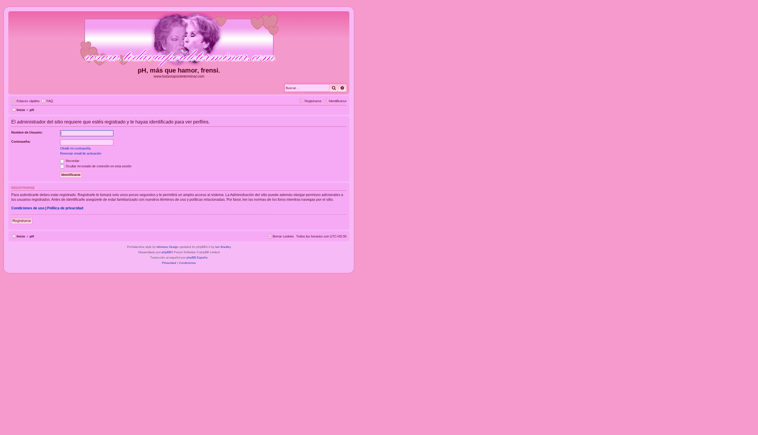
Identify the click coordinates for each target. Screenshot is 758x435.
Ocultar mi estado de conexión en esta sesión (98, 166)
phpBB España (197, 257)
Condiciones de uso (27, 208)
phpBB (166, 252)
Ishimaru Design (168, 246)
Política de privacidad (65, 208)
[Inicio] (179, 40)
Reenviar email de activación (80, 153)
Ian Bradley (223, 246)
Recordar (72, 161)
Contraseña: (20, 141)
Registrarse (21, 221)
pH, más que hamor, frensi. (179, 70)
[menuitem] (47, 101)
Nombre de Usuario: (27, 132)
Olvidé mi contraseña (75, 148)
